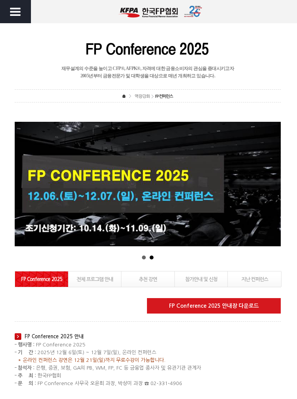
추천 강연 (148, 279)
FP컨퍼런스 (164, 96)
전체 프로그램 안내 (95, 279)
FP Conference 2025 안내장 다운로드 (214, 306)
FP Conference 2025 (41, 279)
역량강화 (142, 96)
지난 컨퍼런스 (254, 279)
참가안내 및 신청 (201, 279)
